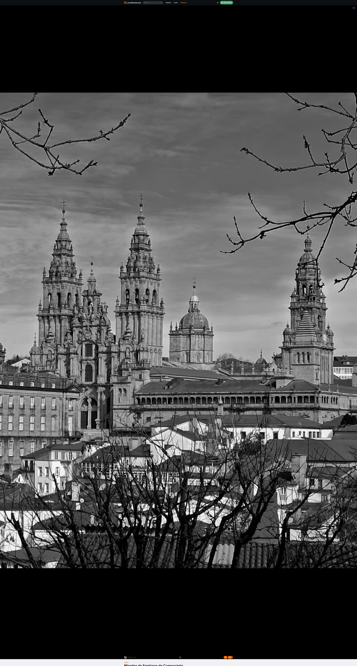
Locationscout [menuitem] (132, 3)
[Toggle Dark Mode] (218, 2)
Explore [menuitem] (168, 2)
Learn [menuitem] (176, 2)
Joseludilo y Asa (131, 657)
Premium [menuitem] (184, 2)
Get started (227, 2)
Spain (126, 662)
